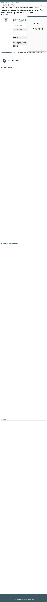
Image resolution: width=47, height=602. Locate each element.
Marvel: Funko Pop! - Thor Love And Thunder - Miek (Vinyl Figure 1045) (23, 580)
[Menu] (2, 5)
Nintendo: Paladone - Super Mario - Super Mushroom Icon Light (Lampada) (23, 143)
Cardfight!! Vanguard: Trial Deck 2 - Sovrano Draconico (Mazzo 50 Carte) (23, 115)
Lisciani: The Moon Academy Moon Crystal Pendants (23, 466)
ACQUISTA (24, 95)
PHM (17, 37)
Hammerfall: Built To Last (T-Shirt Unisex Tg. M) (23, 404)
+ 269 (18, 45)
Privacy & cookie (31, 599)
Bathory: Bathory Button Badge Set (23, 262)
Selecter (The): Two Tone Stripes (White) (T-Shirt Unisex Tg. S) (23, 375)
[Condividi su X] (39, 28)
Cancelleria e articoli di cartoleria (21, 43)
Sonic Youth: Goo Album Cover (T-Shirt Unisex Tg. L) (23, 347)
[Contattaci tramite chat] (38, 5)
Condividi (32, 28)
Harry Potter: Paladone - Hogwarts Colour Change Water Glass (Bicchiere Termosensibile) (23, 200)
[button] (44, 4)
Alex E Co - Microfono (23, 438)
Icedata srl (26, 599)
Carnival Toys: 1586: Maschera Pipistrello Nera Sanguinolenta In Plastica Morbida (23, 86)
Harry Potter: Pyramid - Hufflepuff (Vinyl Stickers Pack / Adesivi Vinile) (23, 171)
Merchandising (20, 39)
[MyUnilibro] (41, 5)
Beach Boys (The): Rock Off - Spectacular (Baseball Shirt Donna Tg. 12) (23, 228)
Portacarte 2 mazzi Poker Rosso (23, 551)
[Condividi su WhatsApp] (42, 28)
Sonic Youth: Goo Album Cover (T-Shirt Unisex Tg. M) (23, 319)
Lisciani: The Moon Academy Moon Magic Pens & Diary (23, 523)
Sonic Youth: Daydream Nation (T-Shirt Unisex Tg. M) (23, 290)
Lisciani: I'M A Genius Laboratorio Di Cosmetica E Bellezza (23, 495)
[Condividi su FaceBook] (36, 28)
